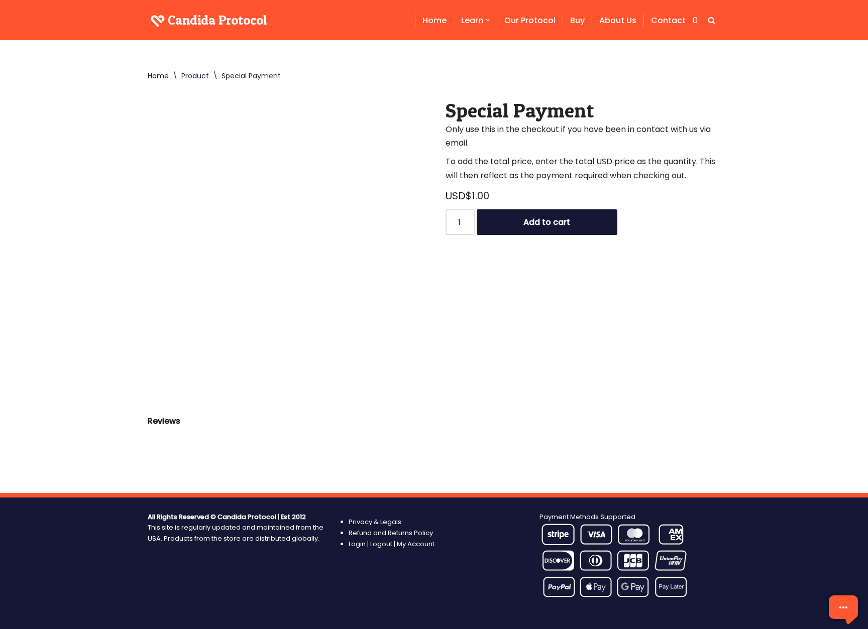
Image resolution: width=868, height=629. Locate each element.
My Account (416, 544)
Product (195, 76)
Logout (381, 544)
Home (434, 20)
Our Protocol (530, 20)
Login (358, 544)
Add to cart (546, 222)
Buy (577, 20)
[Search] (711, 20)
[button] (488, 20)
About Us (617, 20)
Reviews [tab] (164, 421)
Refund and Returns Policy (391, 533)
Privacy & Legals (375, 522)
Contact (668, 20)
